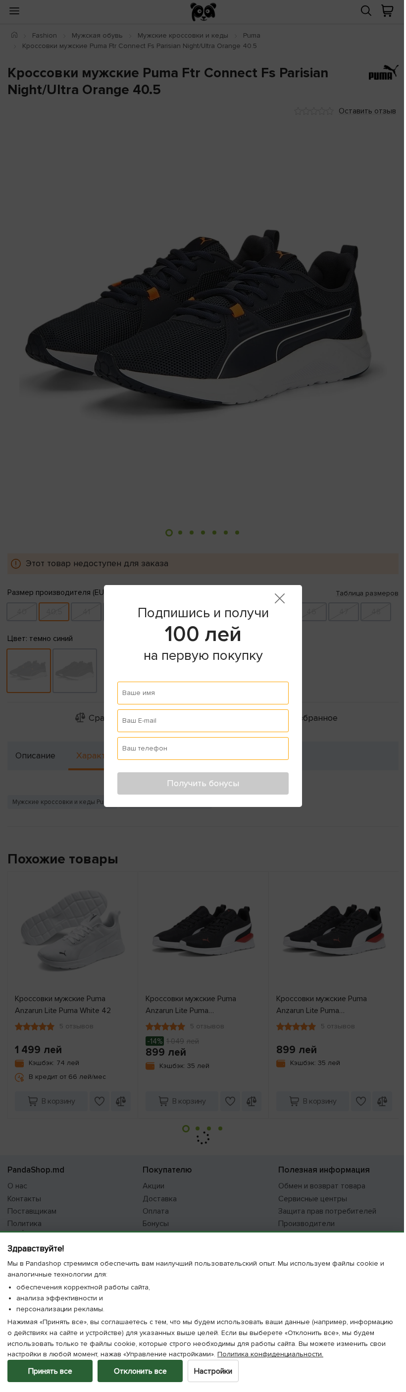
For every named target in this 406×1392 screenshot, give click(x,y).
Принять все (50, 1371)
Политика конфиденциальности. (321, 1354)
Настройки (213, 1371)
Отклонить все (140, 1371)
